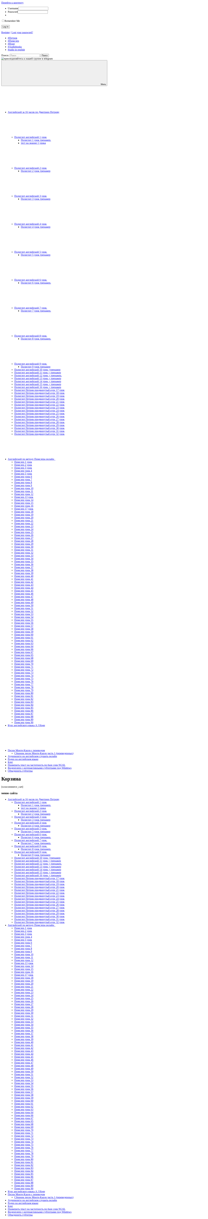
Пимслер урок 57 (23, 625)
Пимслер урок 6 (23, 476)
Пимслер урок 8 (23, 482)
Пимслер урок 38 (23, 570)
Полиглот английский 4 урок (30, 224)
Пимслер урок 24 (23, 529)
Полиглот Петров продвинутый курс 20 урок (39, 399)
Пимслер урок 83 (23, 702)
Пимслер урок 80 (23, 693)
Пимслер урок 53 (23, 614)
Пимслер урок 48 (23, 599)
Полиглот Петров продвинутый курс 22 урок (39, 404)
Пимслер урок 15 (23, 503)
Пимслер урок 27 (23, 538)
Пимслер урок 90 (23, 722)
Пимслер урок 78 (23, 687)
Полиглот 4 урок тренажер (35, 226)
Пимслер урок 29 (23, 544)
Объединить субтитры (20, 770)
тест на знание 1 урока (33, 143)
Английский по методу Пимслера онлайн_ (31, 459)
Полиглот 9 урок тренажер (35, 366)
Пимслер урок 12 (23, 494)
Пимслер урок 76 (23, 681)
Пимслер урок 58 (23, 628)
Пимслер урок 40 (23, 576)
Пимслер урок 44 (23, 587)
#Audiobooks (15, 46)
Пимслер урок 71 (23, 666)
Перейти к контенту (12, 2)
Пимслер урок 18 (23, 511)
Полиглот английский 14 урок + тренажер (37, 381)
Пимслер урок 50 (23, 605)
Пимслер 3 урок (23, 467)
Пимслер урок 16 (23, 505)
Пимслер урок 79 (23, 690)
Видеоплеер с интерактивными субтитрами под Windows (40, 768)
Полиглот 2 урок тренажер (35, 171)
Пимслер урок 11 (23, 491)
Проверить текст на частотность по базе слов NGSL (36, 765)
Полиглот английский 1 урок (30, 137)
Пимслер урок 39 (23, 573)
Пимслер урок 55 (23, 620)
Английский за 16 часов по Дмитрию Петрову (33, 112)
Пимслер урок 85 (23, 707)
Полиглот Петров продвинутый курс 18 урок (39, 393)
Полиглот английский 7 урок (30, 307)
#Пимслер (13, 41)
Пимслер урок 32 (23, 552)
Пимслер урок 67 (23, 652)
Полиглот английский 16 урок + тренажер (37, 387)
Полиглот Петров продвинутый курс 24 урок (39, 410)
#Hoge (11, 43)
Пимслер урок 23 (23, 526)
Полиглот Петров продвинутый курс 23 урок (39, 407)
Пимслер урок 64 (23, 646)
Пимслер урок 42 (23, 582)
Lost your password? (22, 32)
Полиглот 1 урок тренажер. (36, 140)
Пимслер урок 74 (23, 675)
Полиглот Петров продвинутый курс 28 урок (39, 422)
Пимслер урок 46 (23, 593)
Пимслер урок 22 (23, 523)
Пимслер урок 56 (23, 623)
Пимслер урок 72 (23, 669)
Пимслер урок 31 (23, 549)
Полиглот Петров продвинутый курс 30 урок (39, 428)
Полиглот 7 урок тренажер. (36, 310)
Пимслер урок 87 (23, 713)
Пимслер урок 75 (23, 678)
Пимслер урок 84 (23, 704)
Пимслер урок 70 (23, 663)
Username (13, 8)
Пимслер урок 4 (23, 470)
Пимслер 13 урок (23, 497)
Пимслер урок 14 (23, 500)
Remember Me (12, 21)
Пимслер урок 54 (23, 617)
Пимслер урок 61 (23, 637)
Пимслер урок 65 (23, 655)
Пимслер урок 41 (23, 579)
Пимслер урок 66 (23, 649)
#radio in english (16, 49)
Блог (10, 762)
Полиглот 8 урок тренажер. (36, 338)
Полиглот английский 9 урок (30, 363)
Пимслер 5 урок (23, 473)
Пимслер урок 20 (23, 517)
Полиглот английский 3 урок (30, 196)
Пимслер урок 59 (23, 631)
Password (13, 11)
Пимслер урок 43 (23, 584)
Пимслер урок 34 (23, 558)
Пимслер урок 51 (23, 608)
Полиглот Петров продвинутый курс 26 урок (39, 416)
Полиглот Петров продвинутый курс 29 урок (39, 425)
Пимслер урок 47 (23, 596)
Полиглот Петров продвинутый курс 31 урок (39, 431)
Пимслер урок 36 (23, 564)
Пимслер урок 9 (23, 485)
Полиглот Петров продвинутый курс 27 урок (39, 419)
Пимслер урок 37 (23, 567)
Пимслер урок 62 (23, 640)
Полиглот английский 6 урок (30, 279)
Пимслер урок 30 (23, 546)
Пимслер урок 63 (23, 643)
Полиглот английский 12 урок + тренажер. (38, 375)
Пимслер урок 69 (23, 661)
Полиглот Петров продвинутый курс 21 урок (39, 401)
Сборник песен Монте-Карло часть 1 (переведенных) (43, 753)
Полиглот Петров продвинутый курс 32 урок (39, 434)
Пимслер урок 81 (23, 696)
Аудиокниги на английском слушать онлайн (32, 756)
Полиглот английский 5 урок (30, 252)
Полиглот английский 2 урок (30, 168)
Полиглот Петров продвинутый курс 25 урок (39, 413)
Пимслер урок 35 (23, 561)
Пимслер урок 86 (23, 710)
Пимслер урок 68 (23, 658)
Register (5, 32)
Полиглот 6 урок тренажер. (36, 282)
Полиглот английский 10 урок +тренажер (37, 369)
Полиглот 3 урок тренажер (35, 199)
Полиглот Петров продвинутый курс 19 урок (39, 396)
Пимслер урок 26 (23, 535)
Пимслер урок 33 (23, 555)
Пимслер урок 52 (23, 611)
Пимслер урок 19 (23, 514)
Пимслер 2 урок (23, 465)
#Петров (12, 38)
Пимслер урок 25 (23, 532)
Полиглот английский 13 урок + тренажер (37, 378)
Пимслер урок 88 (23, 716)
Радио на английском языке (23, 759)
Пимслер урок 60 (23, 634)
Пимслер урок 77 (23, 684)
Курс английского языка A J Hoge (26, 725)
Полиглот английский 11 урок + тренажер (37, 372)
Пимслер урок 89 (23, 719)
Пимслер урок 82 (23, 699)
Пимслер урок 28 (23, 541)
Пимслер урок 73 (23, 672)
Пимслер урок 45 (23, 590)
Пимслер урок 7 (23, 479)
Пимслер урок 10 (23, 488)
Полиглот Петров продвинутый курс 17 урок (39, 390)
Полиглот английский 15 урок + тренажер (37, 384)
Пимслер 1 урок (23, 462)
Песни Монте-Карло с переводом (26, 750)
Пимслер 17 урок (23, 508)
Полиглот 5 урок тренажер (35, 254)
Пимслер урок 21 (23, 520)
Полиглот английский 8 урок (30, 335)
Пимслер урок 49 (23, 602)
